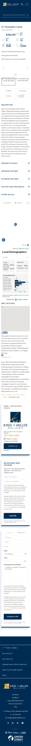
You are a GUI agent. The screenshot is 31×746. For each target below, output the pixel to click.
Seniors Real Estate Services (14, 664)
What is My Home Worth (12, 670)
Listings (9, 395)
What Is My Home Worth (15, 704)
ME (14, 395)
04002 (5, 397)
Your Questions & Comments (12, 564)
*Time (5, 558)
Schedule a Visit (21, 532)
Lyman (22, 395)
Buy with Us (7, 654)
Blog (4, 675)
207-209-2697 (22, 4)
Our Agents (6, 450)
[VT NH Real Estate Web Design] (15, 739)
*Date (5, 551)
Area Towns (12, 648)
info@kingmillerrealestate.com (16, 718)
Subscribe (12, 516)
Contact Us (12, 446)
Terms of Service (14, 623)
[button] (27, 15)
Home (3, 395)
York (17, 395)
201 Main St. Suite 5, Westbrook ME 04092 (16, 711)
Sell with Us (7, 659)
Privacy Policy (6, 357)
